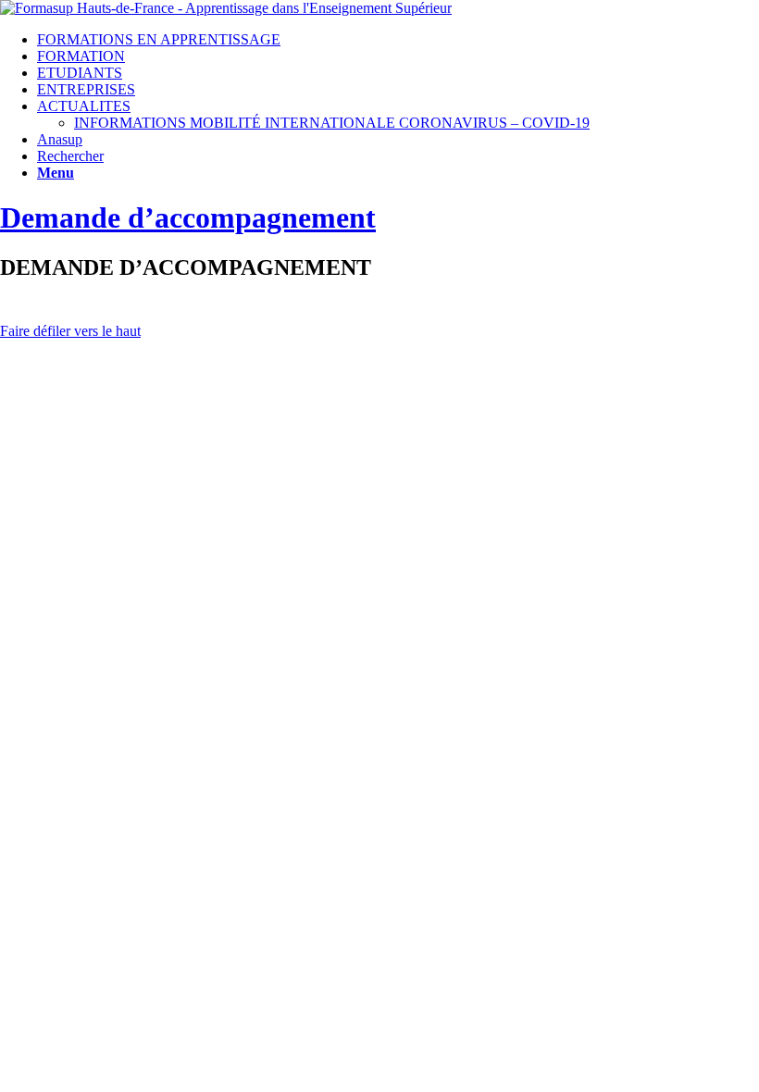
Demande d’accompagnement (188, 217)
